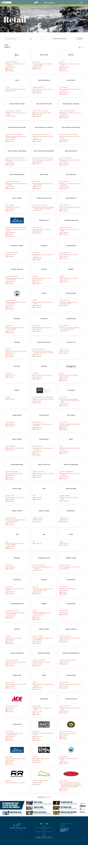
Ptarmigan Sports (64, 517)
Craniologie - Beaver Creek (12, 276)
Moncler (61, 446)
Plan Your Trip (67, 5)
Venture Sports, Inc (64, 780)
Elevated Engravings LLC (11, 300)
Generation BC (9, 325)
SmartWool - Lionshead (65, 564)
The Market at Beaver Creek (12, 610)
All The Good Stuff (10, 731)
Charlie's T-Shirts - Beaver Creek (40, 205)
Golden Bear (8, 349)
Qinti (7, 541)
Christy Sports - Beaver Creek (66, 227)
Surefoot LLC (36, 586)
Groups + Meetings (21, 5)
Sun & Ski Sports (9, 586)
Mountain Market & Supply (12, 471)
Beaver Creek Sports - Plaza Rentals (68, 110)
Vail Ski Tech (8, 636)
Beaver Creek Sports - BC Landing (40, 110)
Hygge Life (62, 373)
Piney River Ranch (63, 756)
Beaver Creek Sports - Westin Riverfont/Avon (43, 157)
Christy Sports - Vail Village (12, 252)
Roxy (34, 541)
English (4, 2)
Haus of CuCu (9, 373)
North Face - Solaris (10, 495)
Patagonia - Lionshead (11, 517)
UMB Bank (35, 610)
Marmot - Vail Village (10, 446)
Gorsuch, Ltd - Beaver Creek (39, 349)
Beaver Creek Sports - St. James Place (41, 134)
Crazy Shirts (35, 276)
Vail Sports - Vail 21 (10, 682)
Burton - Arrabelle (37, 181)
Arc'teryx (8, 87)
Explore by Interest (53, 5)
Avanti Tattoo (36, 731)
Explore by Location (37, 5)
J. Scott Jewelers (63, 397)
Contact (44, 834)
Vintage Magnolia (36, 705)
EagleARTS (62, 276)
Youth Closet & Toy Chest (65, 705)
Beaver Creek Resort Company (66, 731)
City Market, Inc (36, 252)
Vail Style (35, 682)
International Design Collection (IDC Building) (43, 397)
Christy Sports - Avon (37, 227)
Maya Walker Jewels (37, 446)
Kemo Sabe (35, 756)
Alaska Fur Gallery (37, 61)
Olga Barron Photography (11, 61)
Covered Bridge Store (64, 252)
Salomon (62, 541)
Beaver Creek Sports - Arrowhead (13, 110)
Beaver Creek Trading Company (13, 181)
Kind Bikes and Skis (10, 422)
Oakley (34, 495)
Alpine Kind (62, 61)
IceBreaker (8, 397)
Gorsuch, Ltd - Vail (64, 349)
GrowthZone (47, 797)
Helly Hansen (35, 373)
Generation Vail (36, 325)
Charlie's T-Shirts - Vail (65, 205)
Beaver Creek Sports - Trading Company (15, 157)
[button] (79, 47)
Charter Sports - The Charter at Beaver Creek (16, 227)
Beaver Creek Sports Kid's (65, 157)
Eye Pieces (35, 300)
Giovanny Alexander (64, 325)
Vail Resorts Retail (64, 610)
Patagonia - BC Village (64, 495)
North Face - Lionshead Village (66, 471)
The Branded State (64, 586)
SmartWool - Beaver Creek (39, 564)
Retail (6, 45)
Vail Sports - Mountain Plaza (12, 660)
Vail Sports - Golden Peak (65, 636)
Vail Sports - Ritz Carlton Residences (68, 660)
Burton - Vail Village (10, 205)
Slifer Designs (9, 564)
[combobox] (41, 38)
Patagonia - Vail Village (38, 517)
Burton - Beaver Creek (65, 181)
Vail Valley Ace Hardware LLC (12, 705)
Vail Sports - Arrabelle (37, 636)
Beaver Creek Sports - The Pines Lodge (68, 134)
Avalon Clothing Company (38, 87)
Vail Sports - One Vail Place (39, 660)
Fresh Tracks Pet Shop (65, 300)
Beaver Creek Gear (64, 87)
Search (80, 38)
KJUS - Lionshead (63, 422)
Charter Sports (9, 756)
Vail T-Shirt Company (64, 682)
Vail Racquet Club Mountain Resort (40, 780)
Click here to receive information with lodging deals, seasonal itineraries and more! (44, 837)
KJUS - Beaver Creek (37, 422)
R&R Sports (8, 780)
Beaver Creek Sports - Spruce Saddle (14, 134)
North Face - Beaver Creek (38, 471)
